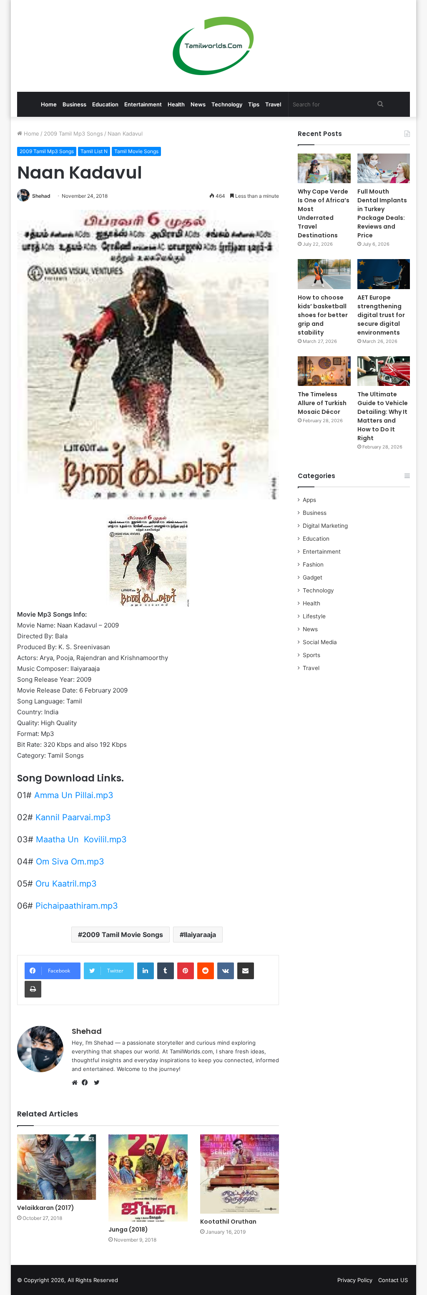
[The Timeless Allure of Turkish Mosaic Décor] (324, 371)
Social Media (320, 642)
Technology (226, 104)
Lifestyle (314, 616)
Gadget (312, 577)
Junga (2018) (128, 1229)
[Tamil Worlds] (213, 46)
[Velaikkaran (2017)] (56, 1166)
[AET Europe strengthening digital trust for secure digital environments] (383, 274)
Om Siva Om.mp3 (70, 862)
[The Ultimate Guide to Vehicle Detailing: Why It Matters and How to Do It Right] (383, 371)
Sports (311, 655)
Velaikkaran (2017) (45, 1208)
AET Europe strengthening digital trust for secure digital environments (381, 315)
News (198, 104)
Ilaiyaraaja (200, 934)
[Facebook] (87, 1083)
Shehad (41, 196)
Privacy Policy (354, 1280)
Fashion (313, 564)
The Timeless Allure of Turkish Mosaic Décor (322, 403)
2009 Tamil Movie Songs (122, 934)
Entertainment (143, 104)
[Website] (77, 1083)
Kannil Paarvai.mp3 (73, 817)
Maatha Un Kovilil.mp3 (81, 839)
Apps (309, 499)
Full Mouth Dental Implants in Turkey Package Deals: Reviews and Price (382, 213)
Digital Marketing (325, 525)
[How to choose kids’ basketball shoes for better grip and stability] (324, 274)
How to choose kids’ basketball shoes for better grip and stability (323, 315)
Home (49, 104)
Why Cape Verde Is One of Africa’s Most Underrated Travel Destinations (323, 213)
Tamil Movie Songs (136, 151)
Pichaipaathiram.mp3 (76, 906)
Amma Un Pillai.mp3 (73, 795)
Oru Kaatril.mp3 (66, 884)
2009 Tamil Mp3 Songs (73, 133)
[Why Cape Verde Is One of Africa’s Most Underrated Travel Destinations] (324, 168)
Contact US (393, 1280)
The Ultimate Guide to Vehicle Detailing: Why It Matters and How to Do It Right (382, 416)
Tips (253, 104)
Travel (273, 104)
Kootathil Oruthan (228, 1221)
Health (176, 104)
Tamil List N (94, 151)
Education (105, 104)
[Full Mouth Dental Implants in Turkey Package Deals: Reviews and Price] (383, 168)
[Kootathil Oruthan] (239, 1174)
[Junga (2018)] (148, 1177)
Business (74, 104)
